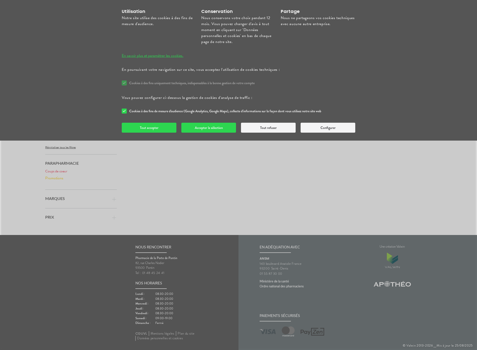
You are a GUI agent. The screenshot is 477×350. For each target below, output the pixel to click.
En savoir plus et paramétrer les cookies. (152, 56)
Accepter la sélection (209, 127)
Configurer (328, 127)
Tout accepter (149, 127)
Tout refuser (268, 127)
